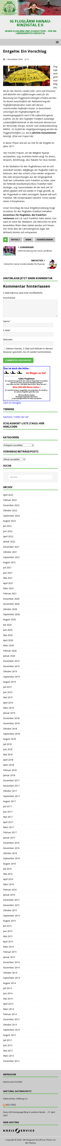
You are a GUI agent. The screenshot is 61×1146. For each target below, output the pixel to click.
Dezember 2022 (11, 505)
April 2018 (8, 759)
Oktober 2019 (10, 671)
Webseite (8, 339)
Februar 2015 (10, 951)
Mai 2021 (8, 577)
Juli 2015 (7, 925)
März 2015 (8, 946)
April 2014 (8, 1003)
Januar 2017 (9, 837)
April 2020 (8, 640)
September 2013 (11, 1029)
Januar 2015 (9, 957)
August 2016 (9, 863)
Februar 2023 (10, 499)
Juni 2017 (7, 811)
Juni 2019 (7, 692)
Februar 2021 (10, 593)
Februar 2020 (10, 650)
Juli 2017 (7, 806)
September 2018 (11, 733)
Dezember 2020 (11, 598)
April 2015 (8, 941)
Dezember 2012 (11, 1061)
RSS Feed (11, 1104)
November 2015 (11, 905)
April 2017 (8, 822)
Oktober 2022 (10, 510)
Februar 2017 (10, 832)
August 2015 (9, 920)
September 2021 (11, 557)
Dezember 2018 (11, 718)
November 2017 (11, 785)
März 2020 (8, 645)
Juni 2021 (7, 572)
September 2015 (11, 915)
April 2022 (8, 536)
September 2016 (11, 858)
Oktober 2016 (10, 853)
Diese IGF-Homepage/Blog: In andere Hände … (25, 1112)
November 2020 (11, 603)
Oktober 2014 (10, 972)
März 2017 (8, 827)
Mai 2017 (8, 816)
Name (6, 321)
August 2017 (9, 801)
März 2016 (8, 884)
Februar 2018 (10, 770)
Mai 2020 (8, 635)
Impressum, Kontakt (12, 1081)
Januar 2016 (9, 894)
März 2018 (8, 764)
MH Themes (30, 1143)
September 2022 (11, 515)
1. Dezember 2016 (14, 59)
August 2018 (9, 738)
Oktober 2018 (10, 728)
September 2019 (11, 676)
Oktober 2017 (10, 790)
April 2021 (8, 583)
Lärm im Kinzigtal (12, 402)
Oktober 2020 (10, 609)
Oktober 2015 (10, 910)
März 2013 (8, 1055)
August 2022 (9, 520)
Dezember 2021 (11, 546)
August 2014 (9, 983)
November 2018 (11, 723)
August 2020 (9, 619)
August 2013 (9, 1035)
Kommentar (9, 297)
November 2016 (11, 848)
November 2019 (11, 666)
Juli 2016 (7, 868)
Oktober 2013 (10, 1024)
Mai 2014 (8, 998)
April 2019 (8, 702)
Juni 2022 (7, 531)
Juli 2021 (7, 567)
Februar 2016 (10, 889)
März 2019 (8, 707)
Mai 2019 (8, 697)
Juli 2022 (7, 525)
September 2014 (11, 977)
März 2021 (8, 588)
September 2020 (11, 614)
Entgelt (15, 239)
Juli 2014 (7, 988)
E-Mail (6, 330)
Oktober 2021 (10, 551)
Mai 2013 (8, 1050)
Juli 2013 (7, 1040)
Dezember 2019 (11, 660)
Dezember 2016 (11, 842)
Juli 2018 (7, 744)
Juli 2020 (7, 624)
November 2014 (11, 967)
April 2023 (8, 494)
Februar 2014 (10, 1014)
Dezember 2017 (11, 780)
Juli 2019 (7, 686)
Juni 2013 (7, 1045)
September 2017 (11, 796)
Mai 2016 (8, 873)
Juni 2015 (7, 931)
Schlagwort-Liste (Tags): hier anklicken (23, 425)
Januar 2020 (9, 655)
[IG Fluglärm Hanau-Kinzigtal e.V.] (30, 13)
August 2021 (9, 562)
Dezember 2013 (11, 1019)
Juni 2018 (7, 749)
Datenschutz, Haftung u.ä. (15, 1098)
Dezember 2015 (11, 899)
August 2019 (9, 681)
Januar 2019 (9, 712)
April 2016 (8, 879)
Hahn (28, 239)
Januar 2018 (9, 775)
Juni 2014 (7, 993)
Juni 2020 (7, 629)
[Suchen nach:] (30, 477)
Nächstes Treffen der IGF (16, 416)
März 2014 (8, 1009)
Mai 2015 (8, 936)
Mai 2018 (8, 754)
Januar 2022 (9, 541)
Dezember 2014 (11, 962)
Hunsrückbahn (45, 239)
